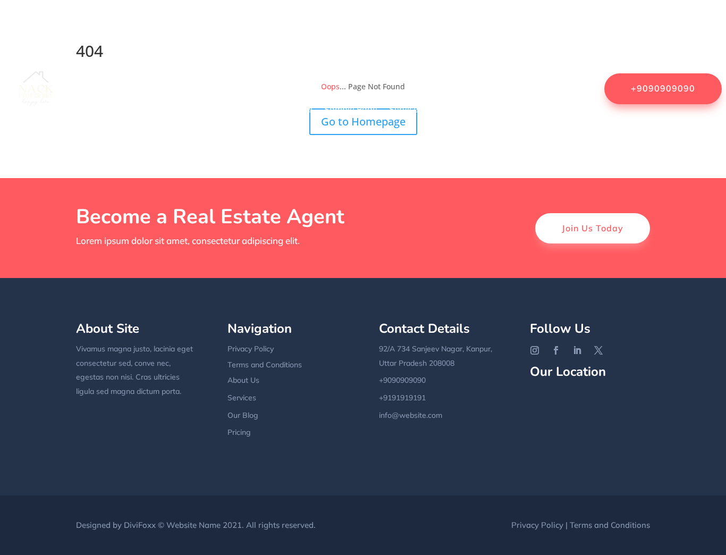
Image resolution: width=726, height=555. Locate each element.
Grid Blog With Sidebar (379, 68)
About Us (204, 28)
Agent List (311, 28)
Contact (529, 28)
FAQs (567, 28)
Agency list (257, 28)
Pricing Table (155, 109)
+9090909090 (663, 88)
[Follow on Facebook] (555, 350)
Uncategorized (548, 149)
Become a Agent (376, 28)
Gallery (307, 68)
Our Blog (242, 415)
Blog (430, 28)
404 (166, 28)
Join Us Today (592, 228)
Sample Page (286, 109)
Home (135, 28)
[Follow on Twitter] (598, 350)
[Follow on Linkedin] (577, 350)
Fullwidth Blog (131, 68)
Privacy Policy (220, 109)
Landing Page (550, 68)
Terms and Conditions (264, 364)
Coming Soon (476, 28)
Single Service (462, 109)
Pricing (239, 432)
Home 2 (495, 68)
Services (406, 109)
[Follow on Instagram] (534, 350)
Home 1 (452, 68)
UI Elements (484, 149)
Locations (98, 109)
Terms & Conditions (540, 109)
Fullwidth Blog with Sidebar (226, 68)
